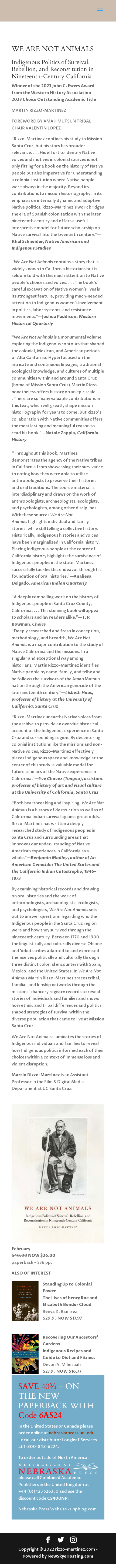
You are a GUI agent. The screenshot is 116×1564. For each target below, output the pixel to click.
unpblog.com (83, 1509)
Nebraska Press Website (42, 1509)
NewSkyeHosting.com (70, 1556)
